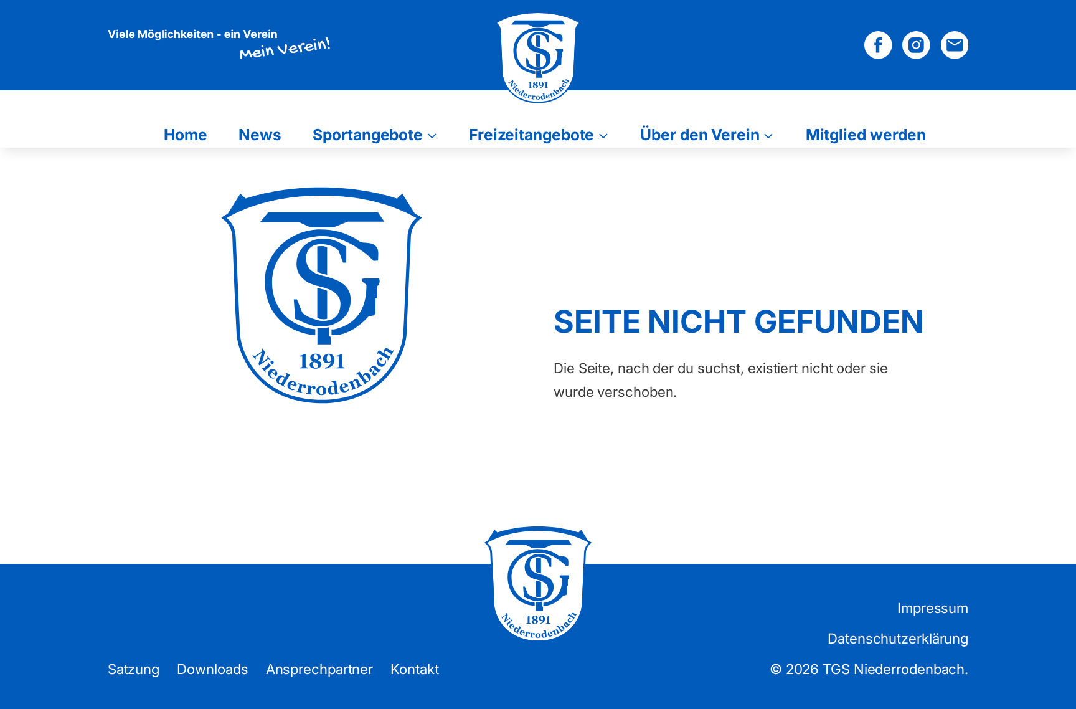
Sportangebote (368, 134)
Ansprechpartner (320, 668)
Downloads (212, 668)
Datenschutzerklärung (898, 638)
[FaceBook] (878, 45)
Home (185, 134)
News (259, 134)
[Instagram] (916, 45)
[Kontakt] (955, 45)
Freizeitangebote (531, 134)
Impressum (932, 607)
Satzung (133, 668)
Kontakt (414, 668)
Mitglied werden (866, 134)
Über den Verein (700, 134)
